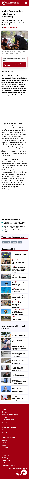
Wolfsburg (5, 458)
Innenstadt (6, 242)
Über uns (4, 412)
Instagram (5, 432)
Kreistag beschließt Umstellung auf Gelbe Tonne (15, 230)
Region (2, 8)
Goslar (4, 445)
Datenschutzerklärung (8, 420)
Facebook (5, 430)
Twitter (4, 435)
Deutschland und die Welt (9, 465)
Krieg (19, 242)
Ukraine (13, 242)
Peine (3, 450)
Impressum (5, 422)
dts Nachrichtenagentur (10, 27)
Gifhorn (4, 442)
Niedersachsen (6, 463)
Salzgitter (4, 453)
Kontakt (4, 409)
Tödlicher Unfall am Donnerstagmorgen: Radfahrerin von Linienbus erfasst (14, 223)
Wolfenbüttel (5, 455)
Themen (4, 417)
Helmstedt (5, 447)
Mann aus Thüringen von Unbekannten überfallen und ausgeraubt (14, 226)
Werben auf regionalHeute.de (10, 414)
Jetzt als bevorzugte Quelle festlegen (13, 64)
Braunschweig (6, 440)
